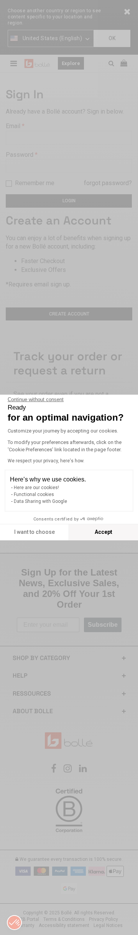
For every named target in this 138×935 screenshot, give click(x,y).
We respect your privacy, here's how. (46, 460)
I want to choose (34, 532)
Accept (103, 532)
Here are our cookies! (36, 487)
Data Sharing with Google (40, 501)
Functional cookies (34, 494)
